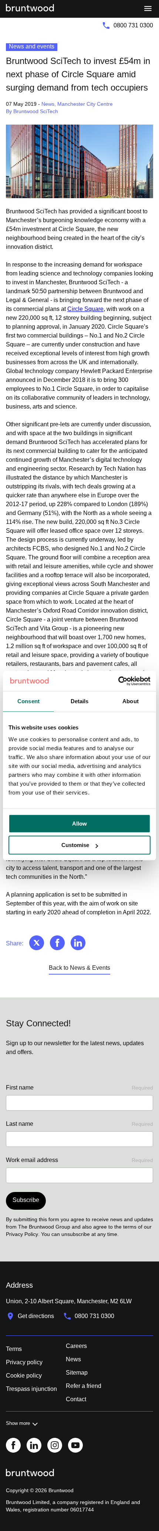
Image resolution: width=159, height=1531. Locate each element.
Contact (76, 1399)
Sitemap (77, 1372)
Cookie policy (24, 1375)
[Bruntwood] (30, 9)
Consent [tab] (28, 701)
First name (79, 1087)
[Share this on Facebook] (57, 943)
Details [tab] (80, 701)
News (73, 1359)
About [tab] (130, 701)
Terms (14, 1349)
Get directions (36, 1316)
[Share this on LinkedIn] (78, 943)
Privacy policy (24, 1362)
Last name (79, 1124)
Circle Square (85, 309)
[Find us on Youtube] (75, 1446)
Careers (76, 1346)
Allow (79, 823)
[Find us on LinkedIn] (34, 1446)
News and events (31, 46)
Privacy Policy (22, 1234)
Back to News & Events (79, 968)
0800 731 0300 (133, 25)
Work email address (79, 1160)
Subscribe (26, 1200)
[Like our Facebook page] (13, 1446)
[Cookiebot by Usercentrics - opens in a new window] (118, 681)
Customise (75, 845)
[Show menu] (148, 9)
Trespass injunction (31, 1389)
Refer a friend (83, 1386)
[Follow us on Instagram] (54, 1446)
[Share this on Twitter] (36, 943)
